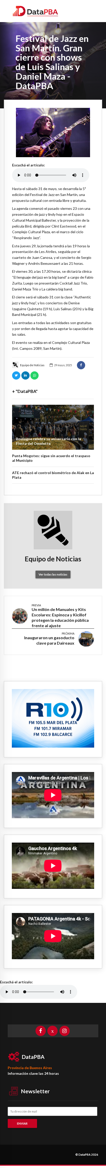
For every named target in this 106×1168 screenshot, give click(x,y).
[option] (53, 132)
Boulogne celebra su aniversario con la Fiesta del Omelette (48, 441)
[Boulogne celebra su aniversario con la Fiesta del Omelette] (53, 427)
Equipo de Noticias (32, 365)
